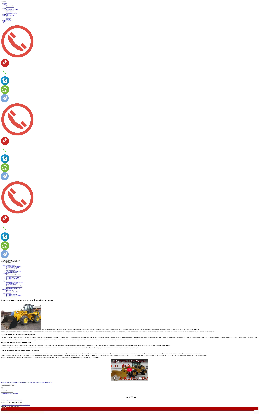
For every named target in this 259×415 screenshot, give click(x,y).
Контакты (5, 22)
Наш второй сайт (10, 7)
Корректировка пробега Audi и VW (14, 287)
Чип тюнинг (9, 11)
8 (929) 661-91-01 (18, 399)
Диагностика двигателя (11, 294)
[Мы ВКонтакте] (127, 397)
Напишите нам (11, 393)
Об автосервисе (9, 5)
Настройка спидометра (11, 284)
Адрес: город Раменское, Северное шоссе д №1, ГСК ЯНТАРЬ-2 (15, 405)
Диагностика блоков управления (13, 295)
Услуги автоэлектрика (11, 296)
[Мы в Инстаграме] (132, 397)
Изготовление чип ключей (12, 9)
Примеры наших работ (8, 15)
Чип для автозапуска (10, 270)
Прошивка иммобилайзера (12, 272)
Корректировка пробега (11, 13)
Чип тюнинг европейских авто (13, 274)
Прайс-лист (6, 14)
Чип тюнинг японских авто (12, 277)
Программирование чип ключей (13, 266)
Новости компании (7, 20)
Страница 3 (8, 19)
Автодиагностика (10, 10)
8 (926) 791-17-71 (10, 399)
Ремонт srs (5, 289)
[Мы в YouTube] (135, 397)
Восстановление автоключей (12, 267)
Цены (16, 393)
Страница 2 (8, 18)
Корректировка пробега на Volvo (13, 288)
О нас (4, 4)
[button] (3, 1)
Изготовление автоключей (9, 265)
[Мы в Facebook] (129, 397)
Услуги (4, 8)
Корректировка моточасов (12, 283)
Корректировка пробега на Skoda (13, 285)
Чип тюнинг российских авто (13, 279)
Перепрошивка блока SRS (12, 291)
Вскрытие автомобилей (11, 268)
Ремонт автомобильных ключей (13, 271)
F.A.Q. (4, 21)
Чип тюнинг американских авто (13, 276)
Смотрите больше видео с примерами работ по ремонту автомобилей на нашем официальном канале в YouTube (26, 382)
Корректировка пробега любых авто (14, 282)
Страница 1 (8, 16)
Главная (5, 3)
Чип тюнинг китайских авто (12, 278)
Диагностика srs (9, 290)
